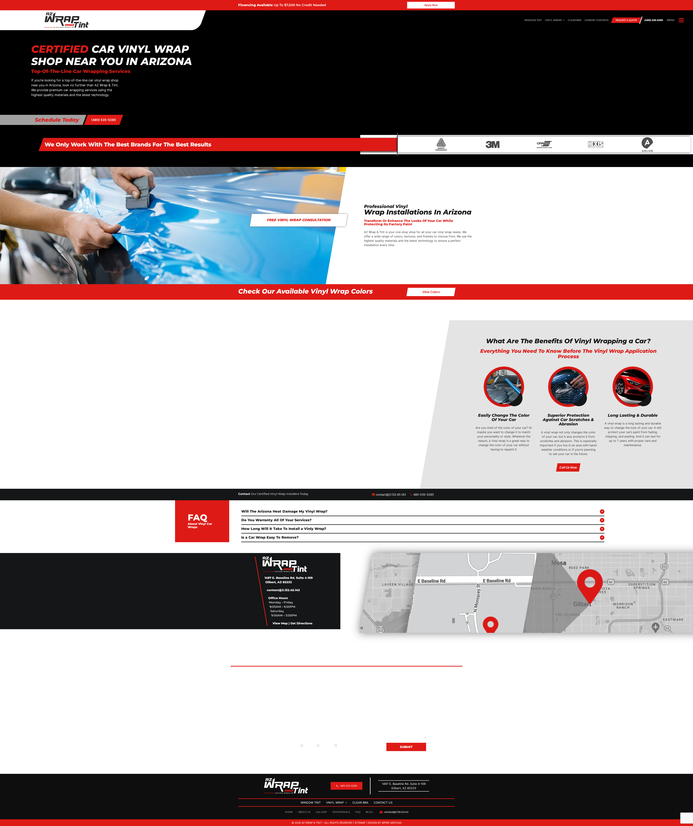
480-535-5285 (423, 494)
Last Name (328, 672)
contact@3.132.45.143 (391, 494)
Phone (379, 672)
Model (379, 684)
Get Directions (301, 623)
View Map (280, 623)
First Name (274, 672)
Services (386, 698)
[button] (422, 512)
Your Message (276, 708)
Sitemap (360, 822)
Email (270, 696)
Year (270, 684)
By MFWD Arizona (390, 822)
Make (324, 684)
